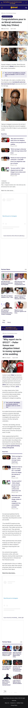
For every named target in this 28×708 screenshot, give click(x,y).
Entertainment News (11, 13)
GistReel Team (20, 703)
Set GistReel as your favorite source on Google (12, 2)
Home (4, 13)
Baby (3, 322)
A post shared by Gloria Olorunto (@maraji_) (14, 235)
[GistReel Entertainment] (14, 7)
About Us (7, 703)
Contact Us (13, 703)
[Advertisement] (14, 254)
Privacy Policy (14, 705)
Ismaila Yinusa (6, 28)
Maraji (9, 322)
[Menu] (2, 8)
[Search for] (26, 8)
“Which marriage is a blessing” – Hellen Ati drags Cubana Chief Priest (18, 151)
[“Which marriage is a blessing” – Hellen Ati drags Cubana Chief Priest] (5, 150)
